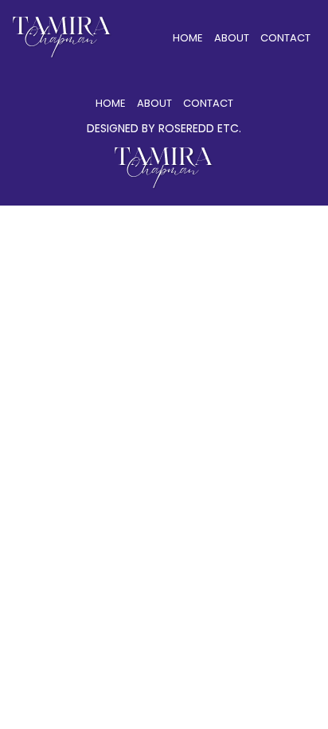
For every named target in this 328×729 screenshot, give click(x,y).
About (231, 37)
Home (188, 37)
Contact (285, 37)
